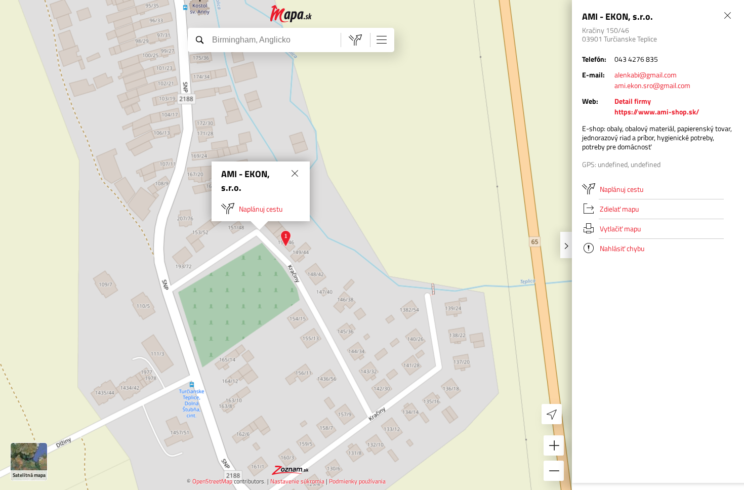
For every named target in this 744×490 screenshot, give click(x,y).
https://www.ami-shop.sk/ (656, 111)
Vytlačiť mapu (620, 228)
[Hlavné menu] (381, 39)
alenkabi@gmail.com (645, 74)
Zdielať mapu (619, 208)
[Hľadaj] (199, 39)
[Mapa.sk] (291, 14)
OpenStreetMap (212, 481)
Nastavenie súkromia (297, 481)
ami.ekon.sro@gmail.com (652, 85)
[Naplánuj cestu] (355, 40)
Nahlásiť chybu (622, 248)
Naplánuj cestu (260, 208)
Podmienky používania (357, 481)
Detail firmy (632, 101)
